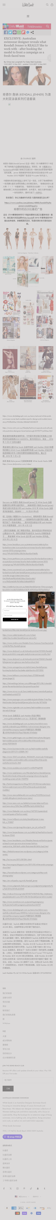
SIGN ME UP (14, 619)
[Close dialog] (53, 593)
